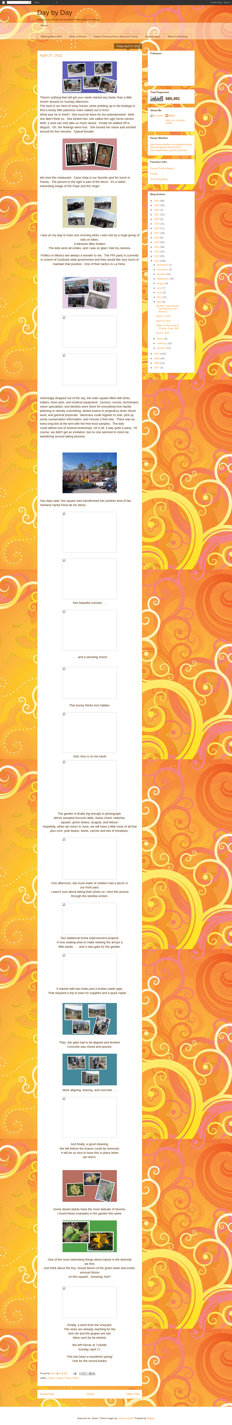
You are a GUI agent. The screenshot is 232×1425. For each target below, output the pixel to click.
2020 (157, 219)
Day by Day (54, 12)
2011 (157, 260)
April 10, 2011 (163, 320)
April (159, 301)
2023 (157, 205)
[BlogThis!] (84, 1373)
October (161, 274)
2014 (157, 247)
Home (44, 25)
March (160, 338)
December (163, 264)
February (162, 343)
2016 (157, 237)
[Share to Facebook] (90, 1373)
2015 (157, 242)
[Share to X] (87, 1373)
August (161, 283)
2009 (157, 358)
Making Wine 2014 (51, 36)
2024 (157, 200)
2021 (157, 214)
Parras (68, 1378)
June (160, 292)
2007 (157, 367)
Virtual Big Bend (158, 179)
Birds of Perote (78, 36)
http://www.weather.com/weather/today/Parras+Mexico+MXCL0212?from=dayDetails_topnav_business (171, 147)
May (159, 297)
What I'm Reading (178, 36)
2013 (157, 251)
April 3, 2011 (163, 333)
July (159, 288)
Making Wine (152, 36)
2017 (157, 233)
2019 (157, 223)
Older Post (133, 1394)
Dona (172, 115)
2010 (157, 353)
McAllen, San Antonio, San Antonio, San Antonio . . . (168, 309)
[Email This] (81, 1373)
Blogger (150, 1418)
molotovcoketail (125, 1418)
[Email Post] (74, 1373)
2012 (157, 256)
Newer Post (47, 1394)
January (161, 348)
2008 (157, 363)
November (163, 269)
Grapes (59, 1378)
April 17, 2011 (163, 316)
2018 (157, 228)
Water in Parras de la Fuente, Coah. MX (167, 327)
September (163, 278)
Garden (51, 1378)
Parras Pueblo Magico (162, 168)
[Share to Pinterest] (93, 1373)
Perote (76, 1378)
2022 (157, 209)
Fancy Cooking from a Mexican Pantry (116, 36)
